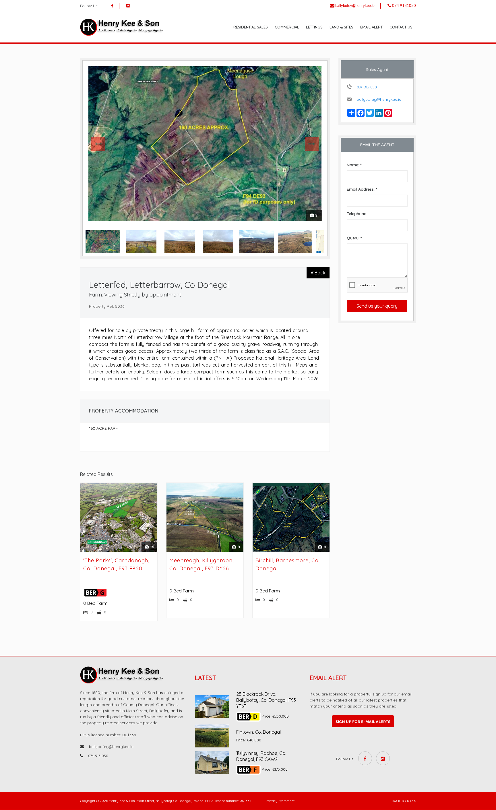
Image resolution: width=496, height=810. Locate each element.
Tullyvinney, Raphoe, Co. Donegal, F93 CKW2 (261, 756)
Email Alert (371, 27)
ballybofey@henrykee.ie (355, 5)
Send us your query (377, 306)
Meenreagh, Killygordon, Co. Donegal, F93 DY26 (201, 564)
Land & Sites (341, 27)
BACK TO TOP (403, 801)
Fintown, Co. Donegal (258, 732)
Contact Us (401, 27)
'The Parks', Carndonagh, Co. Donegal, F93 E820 (116, 564)
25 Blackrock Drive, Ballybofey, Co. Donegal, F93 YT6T (266, 700)
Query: (354, 238)
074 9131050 (404, 5)
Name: (354, 164)
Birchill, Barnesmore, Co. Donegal (287, 564)
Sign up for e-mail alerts (363, 721)
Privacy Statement (280, 801)
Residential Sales (250, 27)
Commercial (287, 27)
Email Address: (362, 189)
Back (319, 273)
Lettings (314, 27)
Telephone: (357, 213)
